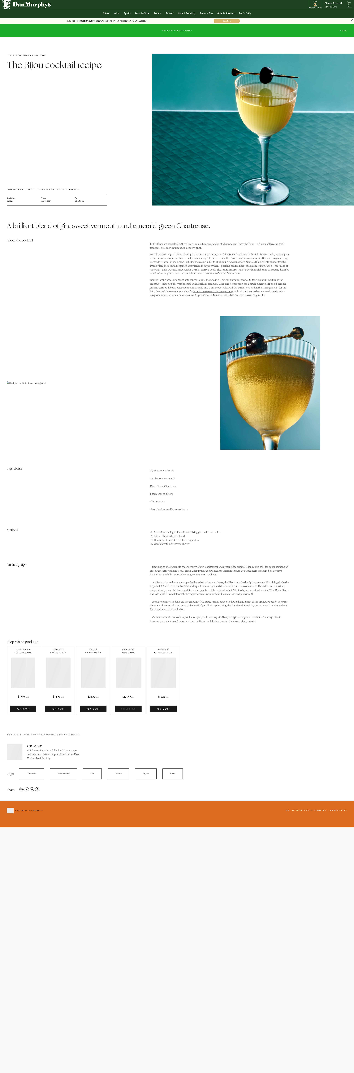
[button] (315, 4)
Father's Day (206, 13)
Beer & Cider (142, 13)
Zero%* (170, 13)
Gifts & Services (226, 13)
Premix (157, 13)
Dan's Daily (245, 13)
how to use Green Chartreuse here (212, 291)
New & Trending (186, 13)
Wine (116, 13)
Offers (106, 13)
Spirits (127, 13)
